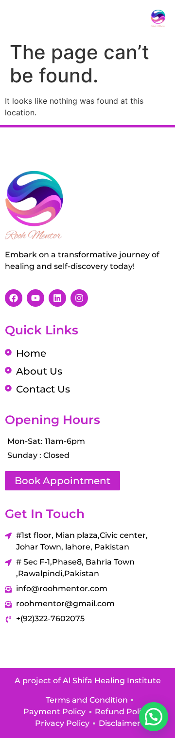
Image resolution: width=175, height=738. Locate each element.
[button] (153, 716)
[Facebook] (13, 298)
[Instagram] (79, 298)
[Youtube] (35, 298)
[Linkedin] (57, 298)
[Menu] (16, 18)
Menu (43, 18)
